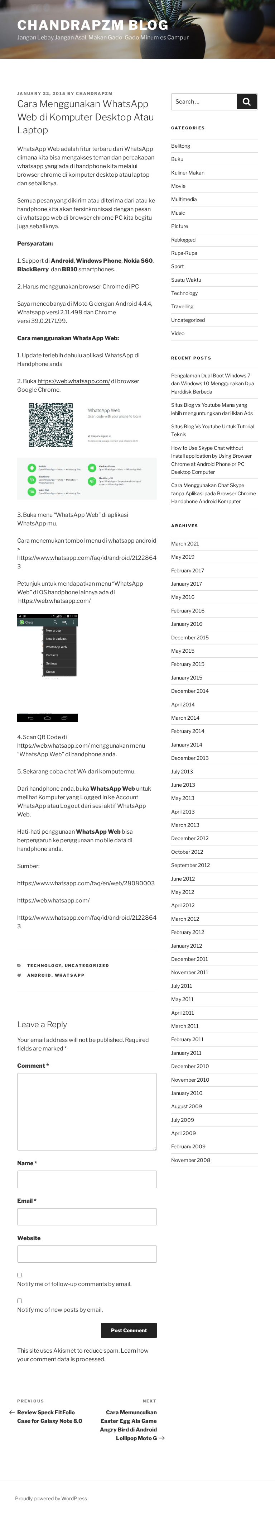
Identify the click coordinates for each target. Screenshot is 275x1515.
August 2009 (186, 1106)
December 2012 (189, 838)
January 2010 (187, 1093)
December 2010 (190, 1066)
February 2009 (188, 1146)
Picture (179, 226)
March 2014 (185, 718)
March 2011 (185, 1026)
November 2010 (190, 1080)
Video (177, 333)
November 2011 (189, 972)
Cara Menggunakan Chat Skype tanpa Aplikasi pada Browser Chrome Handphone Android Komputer (213, 493)
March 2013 (185, 825)
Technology (44, 965)
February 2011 (187, 1039)
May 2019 (182, 557)
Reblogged (183, 240)
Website (28, 1238)
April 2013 (183, 812)
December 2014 (190, 691)
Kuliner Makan (187, 173)
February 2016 (187, 611)
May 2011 (182, 999)
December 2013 (190, 758)
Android (39, 975)
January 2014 (186, 745)
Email (27, 1200)
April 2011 (182, 1013)
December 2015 (190, 637)
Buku (177, 159)
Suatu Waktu (186, 280)
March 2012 (185, 919)
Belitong (180, 146)
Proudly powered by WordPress (51, 1498)
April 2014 (183, 704)
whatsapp (70, 975)
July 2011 (181, 986)
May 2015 (182, 651)
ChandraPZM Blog (93, 25)
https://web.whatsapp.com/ (74, 381)
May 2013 (182, 798)
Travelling (182, 306)
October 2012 (187, 852)
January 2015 (186, 678)
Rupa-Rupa (184, 253)
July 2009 (182, 1120)
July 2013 (182, 771)
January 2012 (186, 946)
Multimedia (184, 199)
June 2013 (183, 785)
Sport (177, 266)
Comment (33, 1065)
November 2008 (190, 1160)
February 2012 (187, 932)
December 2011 (189, 959)
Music (178, 213)
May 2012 (182, 892)
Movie (178, 186)
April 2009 (183, 1133)
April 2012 (182, 905)
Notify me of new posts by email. (60, 1309)
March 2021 (185, 543)
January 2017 (186, 584)
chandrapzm (94, 93)
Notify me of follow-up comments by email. (74, 1284)
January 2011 (186, 1053)
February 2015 (187, 664)
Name (27, 1163)
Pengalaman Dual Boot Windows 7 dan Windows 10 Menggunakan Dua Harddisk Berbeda (212, 383)
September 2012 (190, 865)
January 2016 (186, 624)
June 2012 (183, 879)
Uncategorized (87, 965)
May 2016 (182, 597)
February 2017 (187, 570)
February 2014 (187, 731)
